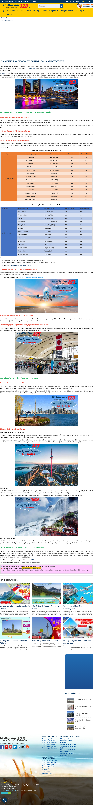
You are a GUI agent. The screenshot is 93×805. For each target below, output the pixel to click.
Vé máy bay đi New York (49, 762)
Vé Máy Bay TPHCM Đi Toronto (45, 640)
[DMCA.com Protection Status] (6, 793)
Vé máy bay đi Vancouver (49, 742)
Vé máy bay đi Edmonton (49, 748)
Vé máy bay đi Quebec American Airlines (13, 641)
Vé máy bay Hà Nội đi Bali (68, 744)
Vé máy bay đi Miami (48, 764)
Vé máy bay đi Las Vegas (49, 760)
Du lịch (44, 11)
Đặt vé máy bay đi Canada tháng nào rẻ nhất (82, 727)
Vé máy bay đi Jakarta (67, 739)
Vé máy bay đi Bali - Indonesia (66, 741)
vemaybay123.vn (11, 790)
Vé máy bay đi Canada (48, 744)
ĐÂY (32, 560)
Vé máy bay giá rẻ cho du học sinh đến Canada (77, 641)
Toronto (2, 73)
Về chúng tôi (80, 11)
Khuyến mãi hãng (33, 11)
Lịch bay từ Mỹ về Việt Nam (83, 699)
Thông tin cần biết (66, 11)
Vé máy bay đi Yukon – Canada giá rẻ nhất (46, 607)
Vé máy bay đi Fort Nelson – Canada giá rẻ (74, 607)
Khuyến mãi (53, 11)
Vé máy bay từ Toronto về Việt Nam (21, 265)
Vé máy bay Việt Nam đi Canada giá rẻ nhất (15, 607)
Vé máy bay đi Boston (48, 766)
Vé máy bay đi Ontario (48, 741)
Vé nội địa (20, 11)
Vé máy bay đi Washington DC (46, 772)
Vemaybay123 (33, 68)
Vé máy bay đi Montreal (49, 746)
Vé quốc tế (11, 11)
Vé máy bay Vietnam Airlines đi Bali (66, 754)
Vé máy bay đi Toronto (49, 739)
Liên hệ (9, 14)
